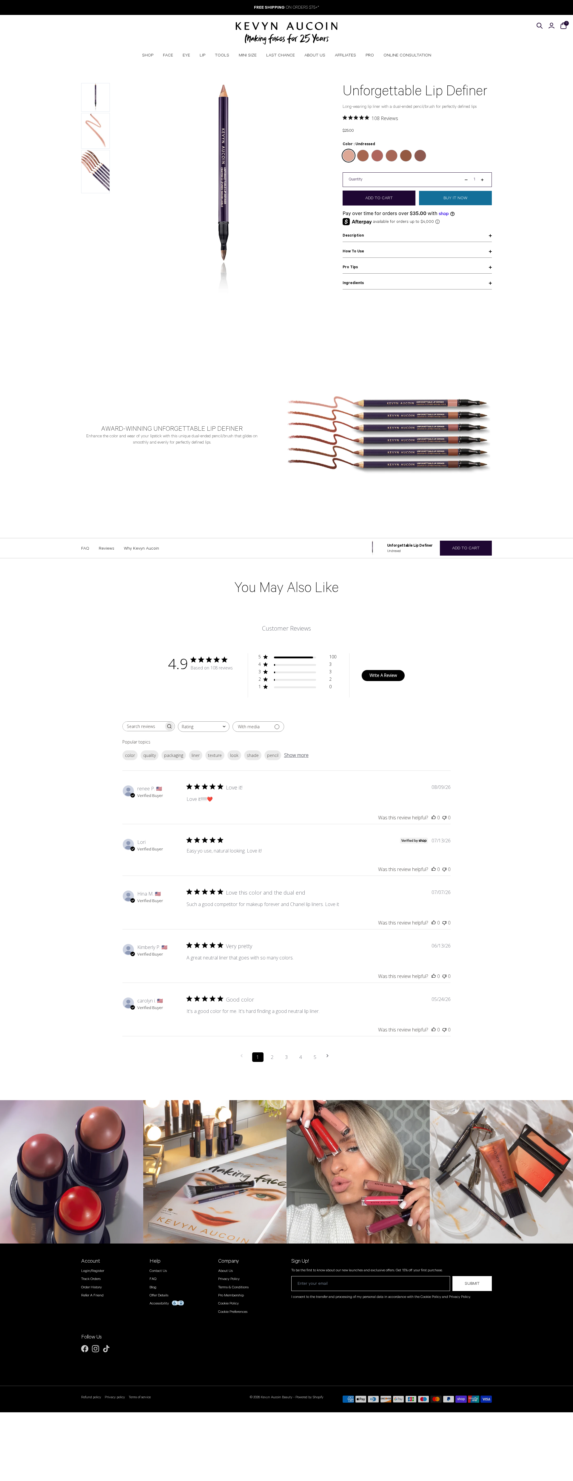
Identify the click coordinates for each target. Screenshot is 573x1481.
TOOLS (222, 55)
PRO (370, 55)
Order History (91, 1287)
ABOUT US (314, 55)
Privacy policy (115, 1397)
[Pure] (420, 156)
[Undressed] (349, 156)
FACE (168, 55)
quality (149, 755)
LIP (202, 55)
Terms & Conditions (233, 1287)
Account (90, 1261)
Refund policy (91, 1397)
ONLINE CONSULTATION (407, 55)
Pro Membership (231, 1295)
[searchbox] (143, 726)
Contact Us (158, 1271)
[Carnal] (392, 156)
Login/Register (92, 1271)
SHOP (147, 55)
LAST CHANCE (280, 55)
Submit (472, 1283)
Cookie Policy (228, 1303)
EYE (186, 55)
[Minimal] (377, 156)
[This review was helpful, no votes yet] (434, 817)
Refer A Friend (92, 1295)
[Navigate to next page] (329, 1056)
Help (155, 1261)
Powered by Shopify (309, 1397)
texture (215, 755)
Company (228, 1261)
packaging (173, 755)
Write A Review (383, 675)
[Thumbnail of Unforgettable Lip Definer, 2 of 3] (95, 131)
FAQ (153, 1279)
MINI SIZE (248, 55)
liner (196, 755)
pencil (272, 755)
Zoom (317, 89)
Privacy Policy (229, 1279)
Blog (153, 1287)
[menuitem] (147, 55)
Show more (296, 755)
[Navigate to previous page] (243, 1056)
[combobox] (203, 726)
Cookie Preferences (232, 1312)
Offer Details (159, 1295)
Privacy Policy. (460, 1297)
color (130, 755)
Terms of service (140, 1397)
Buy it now (455, 198)
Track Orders (91, 1279)
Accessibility (159, 1303)
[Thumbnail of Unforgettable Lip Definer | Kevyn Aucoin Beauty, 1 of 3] (95, 97)
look (234, 755)
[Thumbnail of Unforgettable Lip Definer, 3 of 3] (95, 172)
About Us (225, 1271)
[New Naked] (406, 156)
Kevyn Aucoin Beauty (276, 1397)
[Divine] (363, 156)
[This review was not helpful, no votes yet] (444, 817)
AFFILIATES (345, 55)
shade (253, 755)
